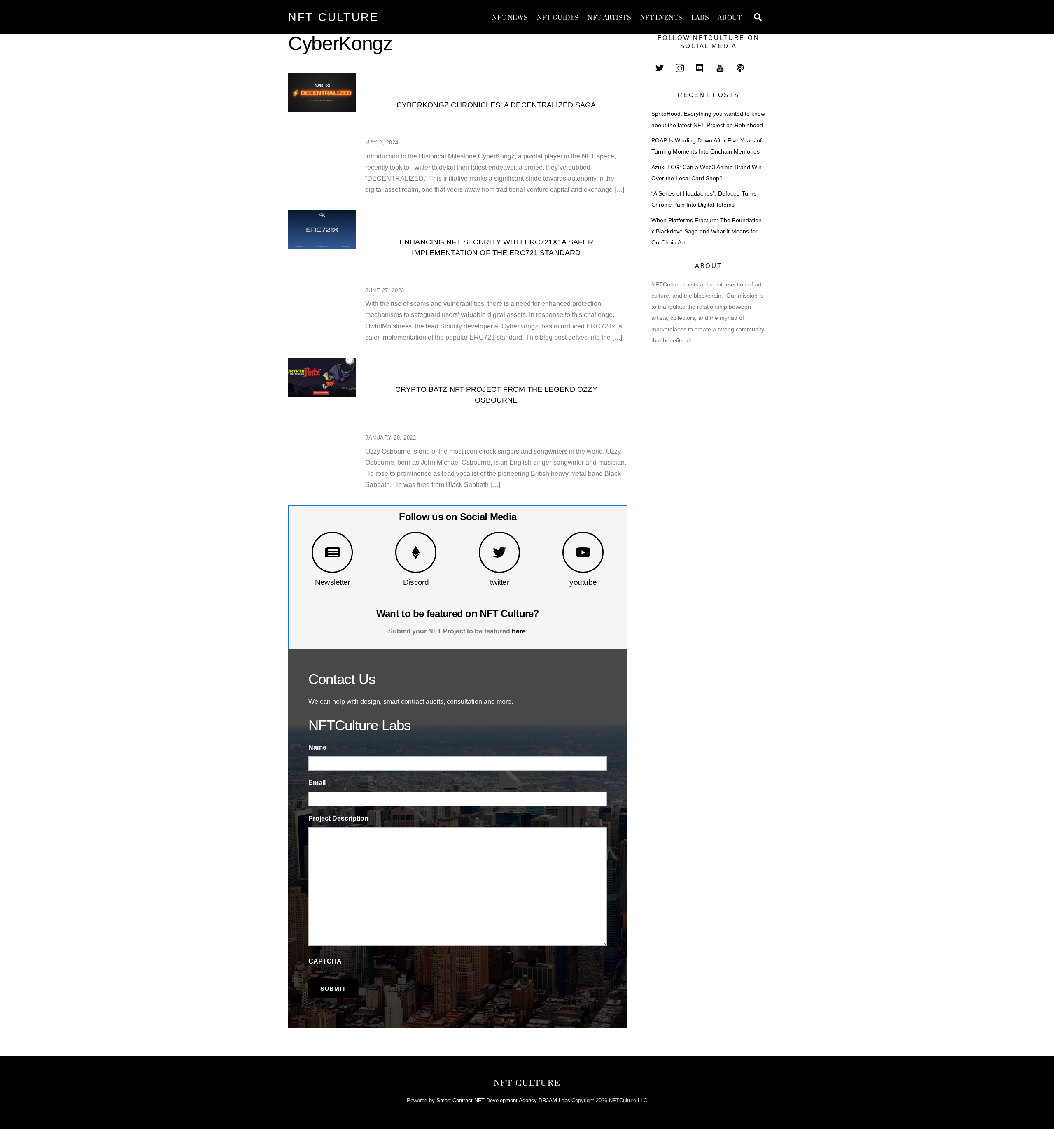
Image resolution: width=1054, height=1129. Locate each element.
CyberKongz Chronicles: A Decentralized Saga (496, 104)
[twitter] (659, 67)
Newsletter (332, 582)
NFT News (510, 18)
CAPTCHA (325, 961)
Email (317, 782)
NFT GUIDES (558, 18)
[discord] (700, 67)
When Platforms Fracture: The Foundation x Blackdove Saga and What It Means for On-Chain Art (706, 231)
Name (317, 747)
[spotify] (740, 67)
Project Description (338, 818)
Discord (416, 582)
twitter (499, 582)
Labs (700, 18)
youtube (583, 582)
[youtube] (720, 67)
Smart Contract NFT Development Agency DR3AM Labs (503, 1100)
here (519, 631)
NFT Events (661, 18)
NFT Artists (609, 18)
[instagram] (680, 67)
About (730, 18)
